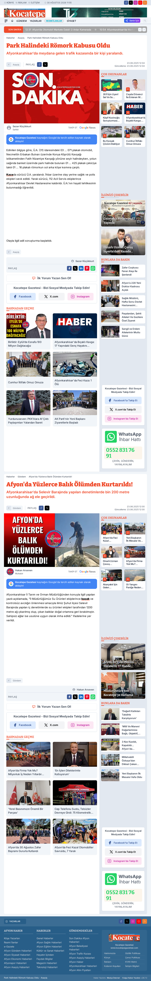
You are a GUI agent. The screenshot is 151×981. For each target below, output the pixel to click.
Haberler (10, 38)
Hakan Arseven (23, 572)
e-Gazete (9, 946)
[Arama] (145, 21)
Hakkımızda (109, 953)
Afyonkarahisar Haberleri (83, 966)
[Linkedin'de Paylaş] (81, 268)
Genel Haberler (45, 938)
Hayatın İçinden (45, 954)
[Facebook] (126, 3)
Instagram (83, 296)
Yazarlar (35, 20)
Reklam (22, 2)
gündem (17, 508)
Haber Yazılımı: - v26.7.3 (120, 978)
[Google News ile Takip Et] (87, 128)
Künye (10, 2)
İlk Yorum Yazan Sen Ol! (54, 278)
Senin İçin (134, 20)
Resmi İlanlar (11, 942)
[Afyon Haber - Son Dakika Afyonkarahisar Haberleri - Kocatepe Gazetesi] (124, 937)
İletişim (35, 2)
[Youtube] (140, 3)
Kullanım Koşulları (112, 966)
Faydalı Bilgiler (45, 958)
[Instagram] (135, 3)
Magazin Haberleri (47, 963)
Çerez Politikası (132, 957)
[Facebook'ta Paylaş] (39, 64)
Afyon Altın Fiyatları (80, 970)
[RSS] (145, 3)
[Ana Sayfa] (12, 21)
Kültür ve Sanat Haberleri (50, 950)
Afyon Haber (76, 961)
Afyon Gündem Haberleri (18, 950)
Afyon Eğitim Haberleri (49, 946)
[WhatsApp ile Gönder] (93, 268)
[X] (131, 3)
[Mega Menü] (6, 21)
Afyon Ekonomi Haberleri (18, 958)
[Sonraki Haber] (144, 29)
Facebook (25, 296)
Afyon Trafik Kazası (80, 953)
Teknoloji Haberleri (47, 967)
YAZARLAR (14, 921)
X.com (54, 296)
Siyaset (71, 20)
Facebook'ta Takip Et (125, 400)
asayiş (16, 64)
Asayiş (21, 38)
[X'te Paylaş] (45, 64)
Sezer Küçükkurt (22, 128)
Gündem (21, 20)
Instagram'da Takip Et (126, 418)
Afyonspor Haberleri (15, 963)
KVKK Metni (131, 962)
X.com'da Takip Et (125, 409)
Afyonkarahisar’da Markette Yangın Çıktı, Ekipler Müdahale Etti (65, 29)
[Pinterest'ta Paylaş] (87, 268)
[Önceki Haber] (140, 29)
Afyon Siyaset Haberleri (17, 954)
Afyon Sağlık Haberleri (49, 942)
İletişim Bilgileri (132, 966)
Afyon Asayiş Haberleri (16, 967)
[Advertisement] (51, 215)
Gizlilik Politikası (132, 953)
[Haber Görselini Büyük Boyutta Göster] (51, 96)
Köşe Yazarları (12, 938)
